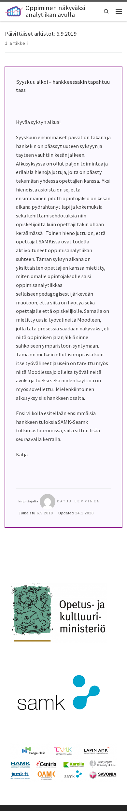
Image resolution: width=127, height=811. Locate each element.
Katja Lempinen (79, 501)
